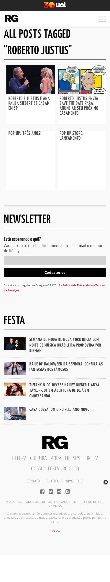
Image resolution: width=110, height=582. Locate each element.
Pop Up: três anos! (25, 133)
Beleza (19, 458)
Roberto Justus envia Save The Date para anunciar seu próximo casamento (79, 106)
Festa (53, 468)
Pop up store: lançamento (72, 136)
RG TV (92, 458)
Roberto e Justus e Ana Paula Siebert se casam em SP (29, 104)
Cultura (38, 458)
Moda (56, 458)
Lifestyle (74, 458)
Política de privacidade (64, 481)
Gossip (38, 468)
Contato (33, 481)
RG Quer (71, 468)
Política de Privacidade (77, 285)
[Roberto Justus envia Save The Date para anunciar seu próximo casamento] (82, 92)
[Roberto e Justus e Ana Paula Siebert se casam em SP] (30, 92)
